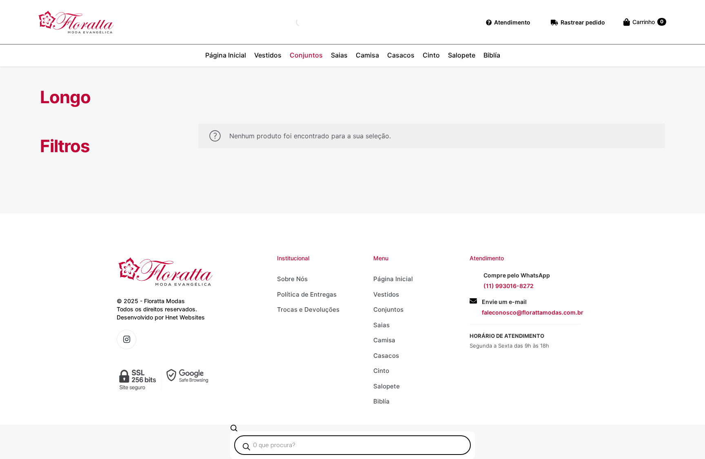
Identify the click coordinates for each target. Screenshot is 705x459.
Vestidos (386, 294)
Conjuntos (388, 309)
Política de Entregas (307, 294)
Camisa (384, 340)
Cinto (381, 371)
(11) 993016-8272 (508, 285)
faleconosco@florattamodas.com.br (532, 312)
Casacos (386, 355)
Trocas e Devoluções (308, 309)
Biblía (381, 401)
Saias (381, 325)
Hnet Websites (185, 317)
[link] (165, 379)
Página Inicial (393, 279)
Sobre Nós (292, 279)
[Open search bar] (234, 428)
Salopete (386, 386)
